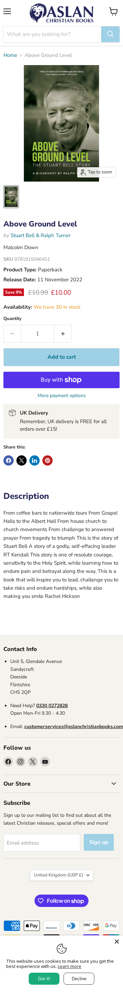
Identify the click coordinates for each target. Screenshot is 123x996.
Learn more (69, 966)
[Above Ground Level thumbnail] (11, 197)
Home (10, 55)
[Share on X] (21, 460)
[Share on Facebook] (8, 460)
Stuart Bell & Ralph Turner (40, 235)
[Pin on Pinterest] (47, 460)
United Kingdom (58, 875)
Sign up (98, 842)
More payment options (62, 395)
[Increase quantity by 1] (63, 334)
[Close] (116, 941)
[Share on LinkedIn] (34, 460)
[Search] (110, 34)
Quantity (12, 318)
